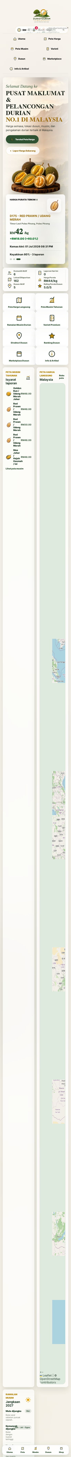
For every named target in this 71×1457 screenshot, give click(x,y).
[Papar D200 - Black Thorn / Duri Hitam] (11, 259)
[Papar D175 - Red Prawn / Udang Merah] (18, 259)
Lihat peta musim (14, 468)
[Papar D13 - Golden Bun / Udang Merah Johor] (14, 259)
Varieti (54, 48)
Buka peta (61, 376)
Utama (21, 38)
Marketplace (54, 58)
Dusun (21, 58)
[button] (41, 1372)
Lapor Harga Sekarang (23, 150)
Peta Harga (54, 38)
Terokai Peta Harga (25, 139)
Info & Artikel (21, 68)
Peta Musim (21, 48)
